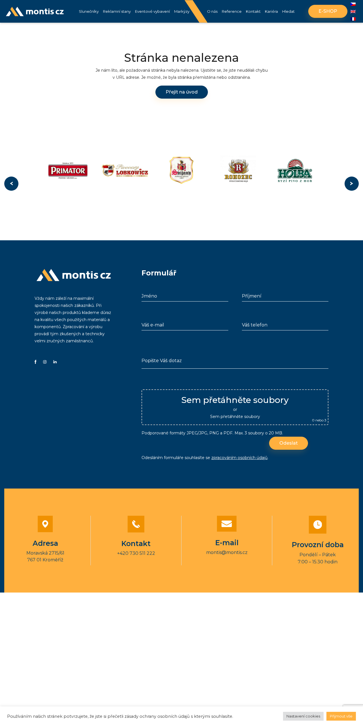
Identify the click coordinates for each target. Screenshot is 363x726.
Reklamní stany (117, 11)
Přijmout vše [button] (341, 716)
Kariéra (271, 11)
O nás (212, 11)
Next (352, 184)
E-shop (327, 11)
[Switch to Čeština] (353, 4)
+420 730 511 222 (136, 553)
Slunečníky (89, 11)
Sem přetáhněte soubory (235, 416)
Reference (232, 11)
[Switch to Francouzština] (353, 19)
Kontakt (253, 11)
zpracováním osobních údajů (239, 457)
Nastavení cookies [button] (303, 716)
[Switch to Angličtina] (353, 11)
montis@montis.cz (227, 552)
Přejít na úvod (182, 92)
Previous (11, 184)
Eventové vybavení (152, 11)
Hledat (288, 11)
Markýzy (181, 11)
